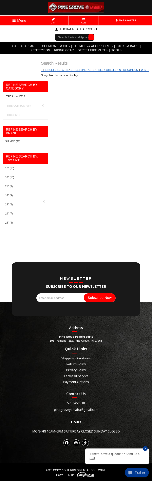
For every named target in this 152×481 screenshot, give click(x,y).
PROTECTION (40, 50)
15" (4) (9, 222)
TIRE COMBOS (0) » (18, 105)
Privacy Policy (76, 370)
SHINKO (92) (12, 141)
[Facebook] (66, 442)
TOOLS (116, 50)
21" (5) (9, 186)
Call (53, 22)
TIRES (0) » (12, 114)
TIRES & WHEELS (106, 70)
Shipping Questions (76, 358)
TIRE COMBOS (129, 70)
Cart (83, 22)
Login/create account (78, 29)
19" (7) (9, 213)
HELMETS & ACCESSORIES (93, 46)
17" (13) (9, 168)
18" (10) (9, 177)
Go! (90, 37)
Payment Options (76, 382)
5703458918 (76, 403)
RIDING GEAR (64, 50)
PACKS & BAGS (127, 46)
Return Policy (76, 364)
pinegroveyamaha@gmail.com (76, 409)
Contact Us (76, 393)
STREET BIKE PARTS (92, 50)
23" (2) (9, 204)
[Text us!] (137, 473)
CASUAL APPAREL (25, 46)
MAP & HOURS (127, 20)
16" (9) (9, 195)
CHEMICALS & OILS (56, 46)
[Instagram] (76, 442)
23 (145, 70)
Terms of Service (76, 376)
